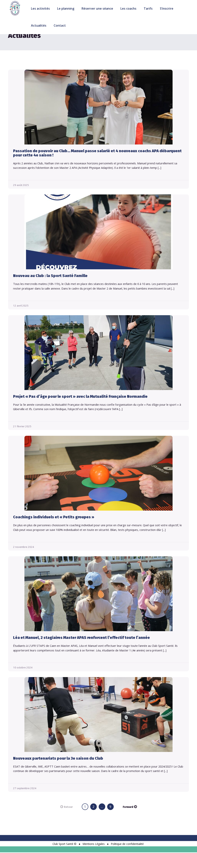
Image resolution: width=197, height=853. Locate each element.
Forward (128, 807)
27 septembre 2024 (24, 788)
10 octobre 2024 (23, 667)
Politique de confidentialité (127, 844)
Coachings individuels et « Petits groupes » (53, 517)
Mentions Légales (94, 844)
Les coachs (128, 8)
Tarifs (148, 8)
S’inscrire (166, 8)
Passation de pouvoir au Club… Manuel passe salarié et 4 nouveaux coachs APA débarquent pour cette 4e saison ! (97, 153)
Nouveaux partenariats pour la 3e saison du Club (58, 758)
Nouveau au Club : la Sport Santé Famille (50, 276)
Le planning (65, 8)
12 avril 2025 (20, 305)
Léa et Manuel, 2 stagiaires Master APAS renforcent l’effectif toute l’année (81, 637)
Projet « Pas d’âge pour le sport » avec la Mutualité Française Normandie (80, 396)
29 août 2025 (21, 185)
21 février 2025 (22, 426)
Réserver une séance (97, 8)
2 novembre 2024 (23, 547)
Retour (68, 807)
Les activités (40, 8)
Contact (60, 25)
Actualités (38, 25)
